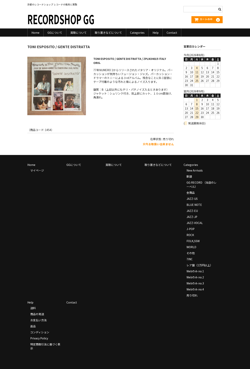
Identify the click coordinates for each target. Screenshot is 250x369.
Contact (172, 33)
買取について (78, 33)
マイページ (37, 170)
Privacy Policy (39, 338)
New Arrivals (195, 170)
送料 (33, 308)
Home (35, 33)
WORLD (191, 247)
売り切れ (192, 295)
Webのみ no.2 (195, 277)
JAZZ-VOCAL (195, 223)
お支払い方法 (38, 320)
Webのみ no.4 (195, 289)
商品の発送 (37, 314)
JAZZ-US (192, 199)
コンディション (39, 332)
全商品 (191, 193)
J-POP (191, 229)
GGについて (54, 33)
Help (156, 33)
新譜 (189, 176)
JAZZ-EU (192, 211)
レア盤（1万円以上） (200, 265)
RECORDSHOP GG (61, 19)
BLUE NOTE (194, 205)
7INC (190, 259)
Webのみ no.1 (195, 271)
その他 (191, 253)
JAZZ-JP (192, 217)
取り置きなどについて (108, 33)
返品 (33, 326)
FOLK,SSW (193, 241)
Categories (137, 33)
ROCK (190, 235)
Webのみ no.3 (195, 283)
